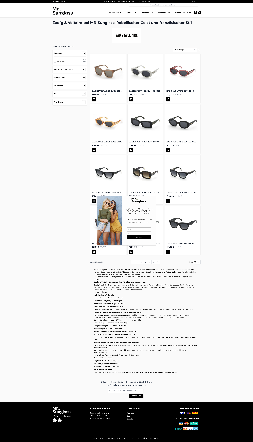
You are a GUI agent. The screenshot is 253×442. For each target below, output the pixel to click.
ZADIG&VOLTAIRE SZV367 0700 (181, 243)
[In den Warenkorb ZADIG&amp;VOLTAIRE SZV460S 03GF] (131, 99)
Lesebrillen (147, 13)
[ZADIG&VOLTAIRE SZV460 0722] (182, 122)
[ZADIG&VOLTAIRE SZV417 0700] (182, 173)
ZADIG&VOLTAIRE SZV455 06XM (107, 91)
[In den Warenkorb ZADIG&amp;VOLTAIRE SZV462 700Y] (131, 150)
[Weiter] (158, 262)
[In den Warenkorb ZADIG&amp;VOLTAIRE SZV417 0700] (168, 201)
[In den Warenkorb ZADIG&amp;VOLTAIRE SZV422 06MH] (168, 99)
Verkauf (187, 13)
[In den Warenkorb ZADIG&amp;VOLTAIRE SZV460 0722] (168, 150)
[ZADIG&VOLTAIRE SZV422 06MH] (182, 71)
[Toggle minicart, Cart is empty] (199, 12)
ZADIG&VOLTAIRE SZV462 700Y (144, 142)
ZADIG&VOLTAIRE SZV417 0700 (181, 193)
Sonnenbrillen (115, 13)
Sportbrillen (164, 13)
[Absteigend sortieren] (199, 50)
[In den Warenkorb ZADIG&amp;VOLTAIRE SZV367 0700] (168, 252)
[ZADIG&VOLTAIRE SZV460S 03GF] (145, 71)
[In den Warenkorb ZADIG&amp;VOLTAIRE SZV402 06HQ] (131, 252)
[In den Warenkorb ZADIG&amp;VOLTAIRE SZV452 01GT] (94, 252)
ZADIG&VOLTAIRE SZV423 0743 (144, 193)
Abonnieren (136, 396)
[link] (133, 262)
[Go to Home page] (63, 12)
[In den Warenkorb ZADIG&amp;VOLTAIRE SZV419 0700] (94, 201)
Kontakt (130, 419)
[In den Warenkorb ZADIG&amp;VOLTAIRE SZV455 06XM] (94, 99)
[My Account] (195, 12)
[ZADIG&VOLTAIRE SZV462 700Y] (145, 122)
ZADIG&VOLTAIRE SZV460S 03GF (144, 91)
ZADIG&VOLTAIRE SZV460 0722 (181, 142)
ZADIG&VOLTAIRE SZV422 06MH (181, 91)
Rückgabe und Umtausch (100, 418)
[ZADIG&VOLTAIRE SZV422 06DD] (108, 122)
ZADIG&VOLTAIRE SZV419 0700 (106, 193)
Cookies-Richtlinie (128, 438)
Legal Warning (154, 438)
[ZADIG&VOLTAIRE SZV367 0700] (182, 224)
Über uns (130, 413)
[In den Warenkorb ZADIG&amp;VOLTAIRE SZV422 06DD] (94, 150)
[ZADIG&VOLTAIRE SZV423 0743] (145, 173)
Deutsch (193, 1)
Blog (128, 416)
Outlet (178, 13)
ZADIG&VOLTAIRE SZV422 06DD (107, 142)
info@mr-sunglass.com (60, 1)
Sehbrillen (132, 13)
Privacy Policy (141, 438)
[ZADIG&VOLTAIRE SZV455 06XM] (108, 71)
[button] (70, 46)
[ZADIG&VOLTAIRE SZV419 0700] (108, 173)
